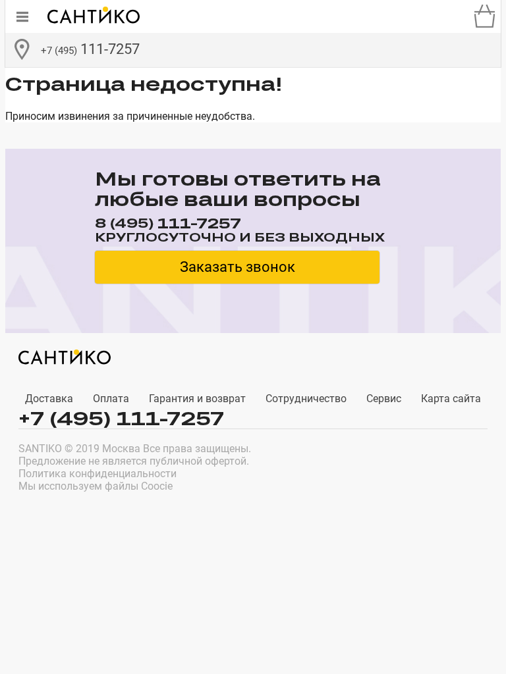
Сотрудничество (306, 398)
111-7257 (90, 49)
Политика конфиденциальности (97, 473)
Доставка (49, 398)
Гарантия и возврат (197, 398)
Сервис (383, 398)
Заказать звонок (237, 267)
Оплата (111, 398)
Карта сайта (451, 398)
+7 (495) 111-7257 (121, 418)
